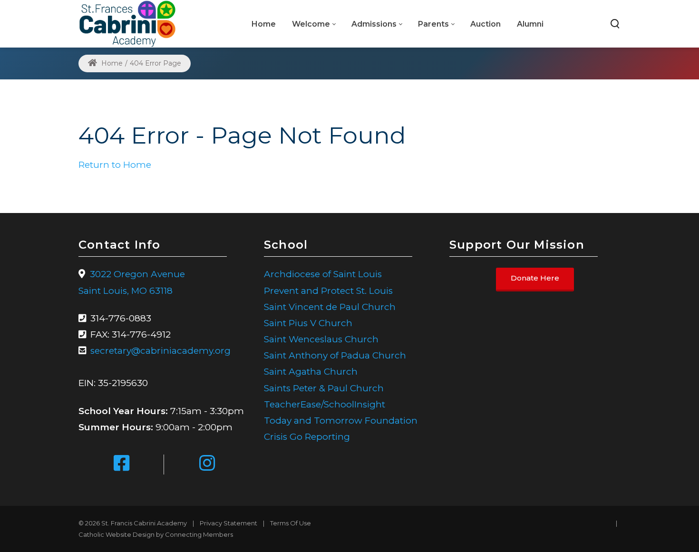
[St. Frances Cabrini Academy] (127, 23)
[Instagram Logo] (207, 464)
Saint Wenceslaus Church (321, 339)
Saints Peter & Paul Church (324, 388)
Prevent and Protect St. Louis (328, 290)
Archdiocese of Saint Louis (323, 274)
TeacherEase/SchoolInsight (324, 404)
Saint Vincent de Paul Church (330, 306)
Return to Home (114, 164)
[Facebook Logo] (121, 464)
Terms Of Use (290, 523)
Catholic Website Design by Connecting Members (155, 534)
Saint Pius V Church (308, 323)
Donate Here (535, 278)
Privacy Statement (228, 523)
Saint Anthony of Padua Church (335, 355)
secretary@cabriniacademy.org (160, 350)
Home (111, 63)
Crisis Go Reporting (307, 436)
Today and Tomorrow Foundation (340, 420)
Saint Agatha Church (311, 371)
